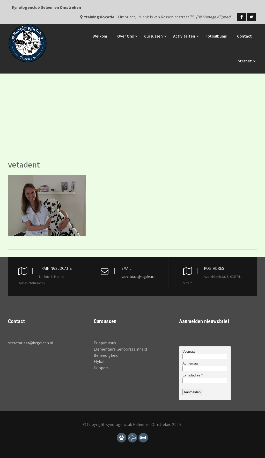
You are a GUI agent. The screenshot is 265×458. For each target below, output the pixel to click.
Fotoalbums (216, 36)
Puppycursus (105, 343)
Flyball (100, 361)
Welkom (100, 36)
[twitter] (251, 17)
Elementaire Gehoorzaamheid (120, 349)
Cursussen (153, 36)
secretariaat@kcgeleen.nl (138, 276)
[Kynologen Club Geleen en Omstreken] (27, 26)
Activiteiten (184, 36)
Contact (244, 36)
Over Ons (125, 36)
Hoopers (101, 367)
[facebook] (241, 17)
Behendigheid (106, 355)
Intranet (244, 61)
